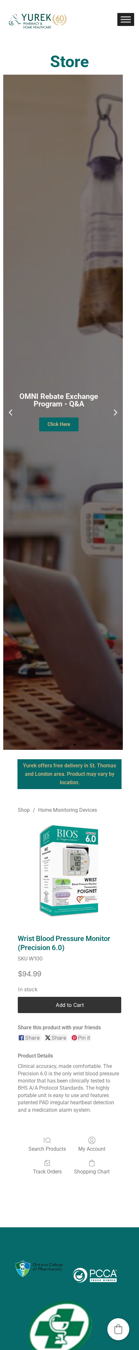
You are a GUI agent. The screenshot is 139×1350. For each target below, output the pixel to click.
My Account (91, 1149)
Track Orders (47, 1172)
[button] (10, 412)
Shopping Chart (92, 1172)
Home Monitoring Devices (67, 810)
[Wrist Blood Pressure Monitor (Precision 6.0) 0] (69, 872)
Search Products (47, 1149)
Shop (24, 810)
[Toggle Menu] (126, 19)
